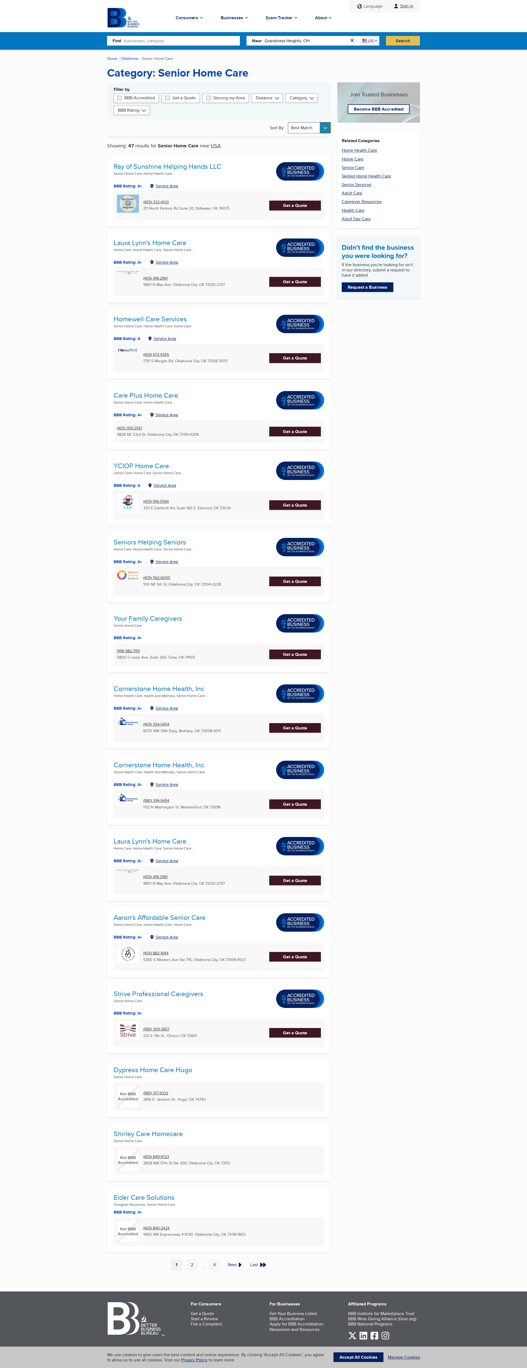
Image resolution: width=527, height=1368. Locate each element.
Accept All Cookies (358, 1357)
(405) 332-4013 (156, 202)
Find (117, 41)
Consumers (187, 18)
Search (403, 41)
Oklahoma (129, 58)
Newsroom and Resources (294, 1329)
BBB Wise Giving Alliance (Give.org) (382, 1319)
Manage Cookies (404, 1357)
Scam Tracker (279, 18)
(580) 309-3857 (156, 1029)
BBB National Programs (370, 1324)
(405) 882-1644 (156, 953)
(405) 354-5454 (156, 724)
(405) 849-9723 (156, 1156)
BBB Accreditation (287, 1319)
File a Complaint (206, 1324)
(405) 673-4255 (156, 354)
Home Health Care (359, 150)
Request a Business (367, 287)
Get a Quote (184, 97)
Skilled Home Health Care (366, 176)
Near (257, 41)
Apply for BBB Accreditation (296, 1324)
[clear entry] (353, 41)
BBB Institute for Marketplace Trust (381, 1313)
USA (216, 145)
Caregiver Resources (362, 201)
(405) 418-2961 (155, 278)
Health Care (353, 210)
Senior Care (353, 167)
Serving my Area (229, 97)
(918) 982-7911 (128, 651)
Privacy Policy (194, 1360)
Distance (264, 98)
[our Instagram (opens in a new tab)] (385, 1338)
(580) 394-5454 (156, 800)
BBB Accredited (139, 97)
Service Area (167, 186)
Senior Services (356, 184)
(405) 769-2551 (129, 428)
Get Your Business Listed (293, 1313)
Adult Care (352, 193)
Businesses (232, 18)
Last (254, 1265)
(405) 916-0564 (156, 501)
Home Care (352, 159)
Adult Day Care (356, 219)
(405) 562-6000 (156, 577)
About (321, 18)
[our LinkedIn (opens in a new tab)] (363, 1338)
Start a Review (204, 1319)
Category (298, 98)
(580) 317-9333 (155, 1093)
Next (232, 1265)
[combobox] (182, 41)
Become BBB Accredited (378, 109)
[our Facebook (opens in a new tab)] (374, 1338)
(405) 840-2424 (156, 1228)
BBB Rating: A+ (128, 785)
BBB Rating (128, 110)
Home (112, 58)
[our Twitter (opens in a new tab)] (352, 1338)
